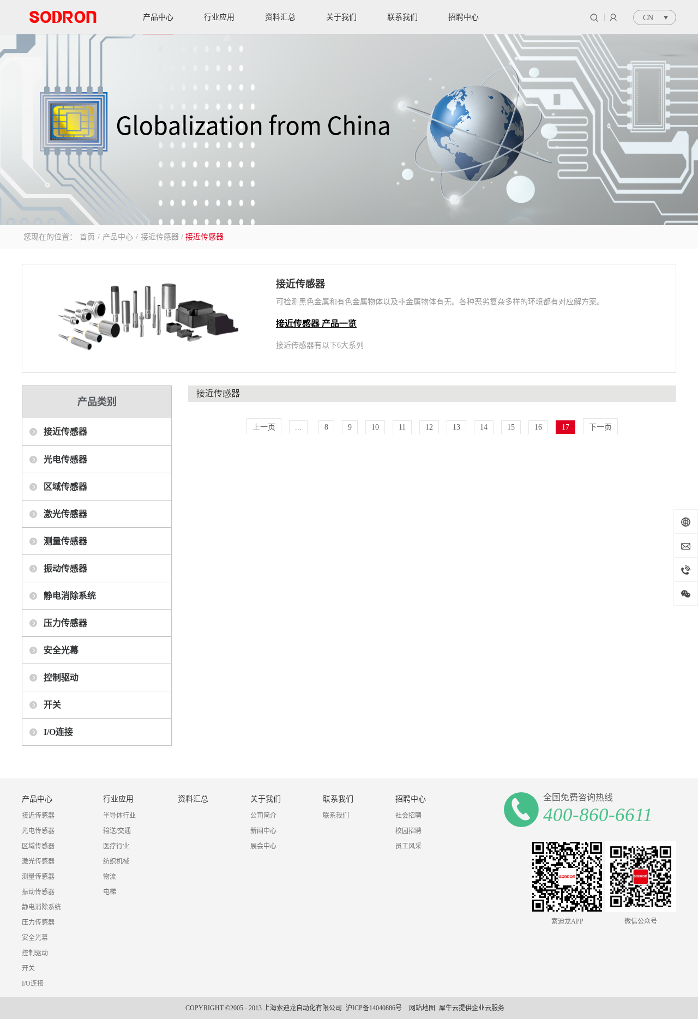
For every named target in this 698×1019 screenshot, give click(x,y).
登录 (613, 17)
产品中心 (118, 237)
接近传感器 (160, 237)
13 (456, 427)
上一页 (263, 427)
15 (511, 427)
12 (429, 427)
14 (484, 427)
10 (375, 427)
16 (538, 427)
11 (402, 427)
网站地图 (420, 1008)
